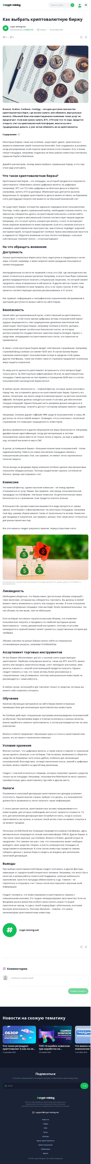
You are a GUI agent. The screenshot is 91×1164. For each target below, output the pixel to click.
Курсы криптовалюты (45, 1141)
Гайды (45, 1124)
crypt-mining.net (18, 26)
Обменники (45, 1149)
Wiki (45, 1128)
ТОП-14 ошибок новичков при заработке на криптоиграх (54, 1047)
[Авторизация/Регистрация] (79, 5)
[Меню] (85, 5)
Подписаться (84, 1086)
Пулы (45, 1132)
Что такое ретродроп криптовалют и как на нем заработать (19, 1047)
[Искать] (72, 5)
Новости (45, 1119)
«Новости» (29, 30)
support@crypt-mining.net (47, 1112)
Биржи (45, 1153)
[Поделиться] (81, 37)
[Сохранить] (86, 37)
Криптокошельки (45, 1145)
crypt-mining (11, 5)
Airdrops (45, 1136)
